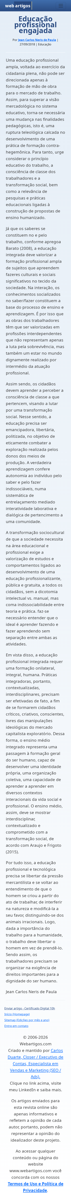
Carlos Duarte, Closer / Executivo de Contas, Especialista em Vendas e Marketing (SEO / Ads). (35, 1063)
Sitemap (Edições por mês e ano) (26, 1020)
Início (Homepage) (17, 1014)
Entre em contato (16, 1026)
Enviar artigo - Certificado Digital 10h (29, 1008)
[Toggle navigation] (61, 5)
